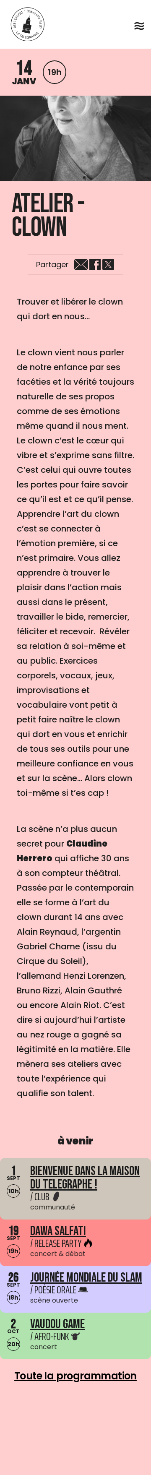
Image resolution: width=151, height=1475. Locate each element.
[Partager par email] (81, 264)
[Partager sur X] (108, 264)
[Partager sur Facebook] (95, 264)
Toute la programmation (75, 1376)
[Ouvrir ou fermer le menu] (139, 26)
